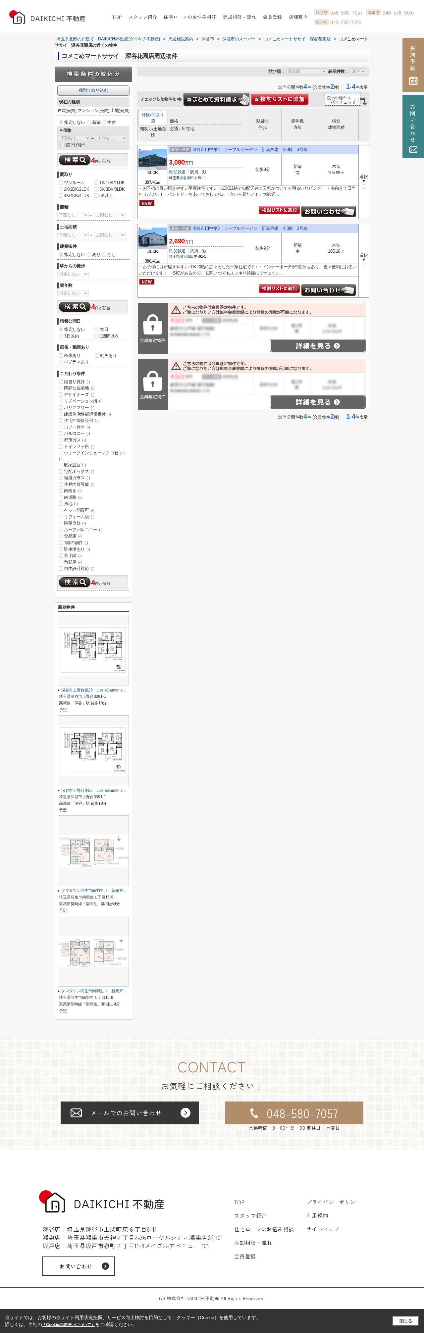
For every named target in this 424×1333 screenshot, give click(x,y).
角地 (71, 503)
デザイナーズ (79, 394)
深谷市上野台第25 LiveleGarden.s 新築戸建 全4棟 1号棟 (115, 690)
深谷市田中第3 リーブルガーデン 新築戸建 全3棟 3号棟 (249, 149)
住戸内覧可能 (79, 484)
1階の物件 (76, 542)
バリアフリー (79, 407)
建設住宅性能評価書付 (87, 414)
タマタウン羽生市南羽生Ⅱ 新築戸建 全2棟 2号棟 (107, 890)
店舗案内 (298, 17)
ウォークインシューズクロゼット (93, 455)
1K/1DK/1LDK (112, 182)
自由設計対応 (79, 568)
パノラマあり (76, 361)
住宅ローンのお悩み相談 (190, 17)
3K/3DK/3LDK (112, 189)
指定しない (74, 122)
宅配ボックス (79, 471)
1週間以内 (109, 335)
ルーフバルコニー (83, 529)
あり (96, 254)
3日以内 (71, 335)
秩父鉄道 (177, 172)
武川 (194, 172)
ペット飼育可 (79, 510)
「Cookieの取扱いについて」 (68, 1324)
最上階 (73, 555)
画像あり (72, 355)
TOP (117, 17)
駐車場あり (77, 549)
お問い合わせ (76, 1266)
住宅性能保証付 (81, 420)
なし (111, 254)
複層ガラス (77, 477)
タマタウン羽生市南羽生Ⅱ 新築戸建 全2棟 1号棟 (107, 991)
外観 (146, 114)
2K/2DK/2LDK (76, 189)
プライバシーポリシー (333, 1202)
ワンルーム (74, 182)
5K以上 (106, 195)
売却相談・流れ (239, 17)
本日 (104, 329)
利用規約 (317, 1215)
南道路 (73, 497)
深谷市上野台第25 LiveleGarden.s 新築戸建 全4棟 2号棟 (115, 790)
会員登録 (272, 17)
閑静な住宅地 (79, 387)
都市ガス (75, 439)
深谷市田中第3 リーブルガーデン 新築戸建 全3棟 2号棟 (249, 228)
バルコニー (77, 433)
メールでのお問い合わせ (126, 1112)
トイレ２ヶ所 (79, 446)
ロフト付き (77, 427)
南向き (73, 490)
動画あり (108, 355)
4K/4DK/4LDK (76, 195)
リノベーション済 (83, 400)
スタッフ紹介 (143, 17)
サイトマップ (322, 1229)
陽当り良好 (77, 381)
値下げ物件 (76, 144)
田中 (193, 178)
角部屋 (73, 562)
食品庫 (73, 536)
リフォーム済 (79, 516)
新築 (96, 122)
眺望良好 (75, 523)
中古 (111, 122)
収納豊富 (75, 464)
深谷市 (185, 178)
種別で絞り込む (93, 90)
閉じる (405, 1320)
